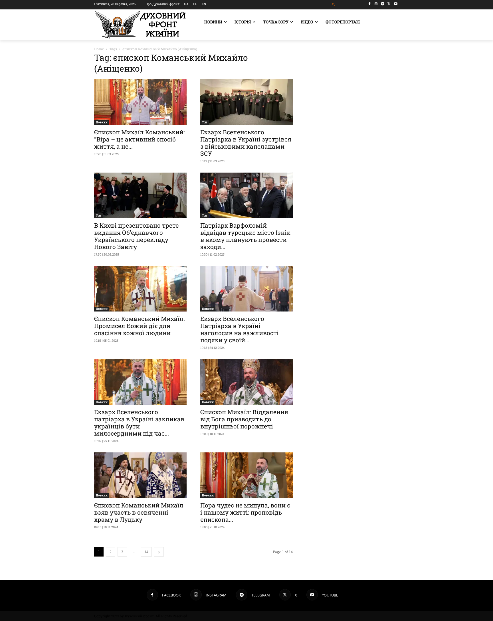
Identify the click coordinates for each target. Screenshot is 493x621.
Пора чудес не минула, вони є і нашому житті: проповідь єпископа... (245, 512)
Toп (204, 122)
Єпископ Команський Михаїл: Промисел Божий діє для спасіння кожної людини (139, 326)
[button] (334, 5)
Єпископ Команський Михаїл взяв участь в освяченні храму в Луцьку (138, 512)
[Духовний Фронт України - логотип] (140, 24)
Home (99, 48)
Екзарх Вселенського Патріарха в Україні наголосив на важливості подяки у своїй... (239, 329)
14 (146, 551)
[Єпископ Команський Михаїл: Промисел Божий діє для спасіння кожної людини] (140, 288)
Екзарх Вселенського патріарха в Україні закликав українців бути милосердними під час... (139, 422)
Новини (102, 122)
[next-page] (159, 552)
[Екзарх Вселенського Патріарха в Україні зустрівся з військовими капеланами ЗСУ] (246, 102)
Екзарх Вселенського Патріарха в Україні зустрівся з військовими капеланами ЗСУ (245, 142)
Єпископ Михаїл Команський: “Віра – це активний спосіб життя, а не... (139, 139)
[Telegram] (382, 4)
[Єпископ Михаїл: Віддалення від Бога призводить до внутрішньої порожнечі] (246, 382)
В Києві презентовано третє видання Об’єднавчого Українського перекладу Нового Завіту (136, 236)
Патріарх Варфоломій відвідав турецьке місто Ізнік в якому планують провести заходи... (245, 236)
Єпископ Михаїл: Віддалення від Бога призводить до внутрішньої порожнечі (244, 419)
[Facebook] (369, 4)
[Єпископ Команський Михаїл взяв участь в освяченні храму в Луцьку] (140, 475)
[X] (389, 4)
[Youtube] (395, 4)
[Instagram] (376, 4)
